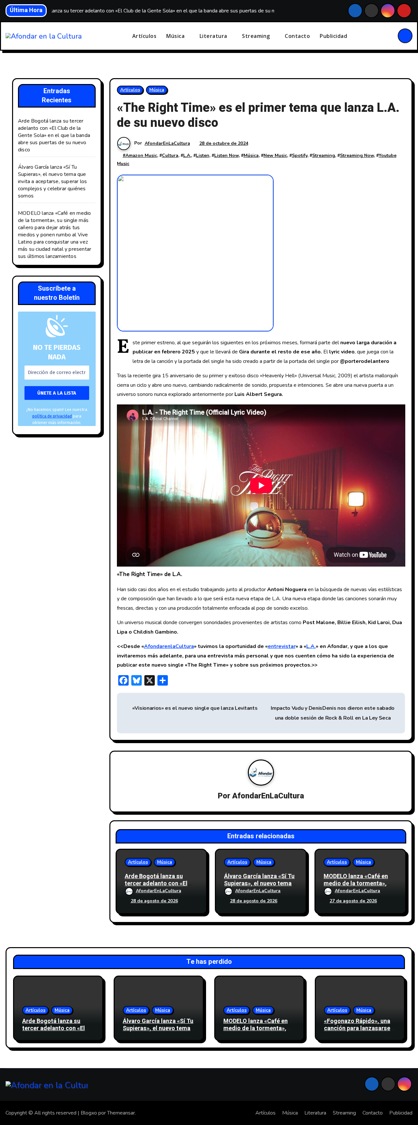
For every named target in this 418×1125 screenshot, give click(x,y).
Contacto (297, 36)
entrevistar (282, 646)
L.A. (187, 155)
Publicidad (333, 36)
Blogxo (89, 1112)
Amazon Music (141, 155)
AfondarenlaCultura (169, 646)
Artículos (144, 36)
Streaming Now (357, 155)
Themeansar (121, 1112)
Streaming (256, 36)
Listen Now (226, 155)
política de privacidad (52, 416)
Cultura (170, 155)
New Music (275, 155)
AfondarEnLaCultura (167, 143)
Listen (202, 155)
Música (176, 36)
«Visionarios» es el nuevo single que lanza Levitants (194, 708)
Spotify (299, 155)
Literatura (214, 36)
